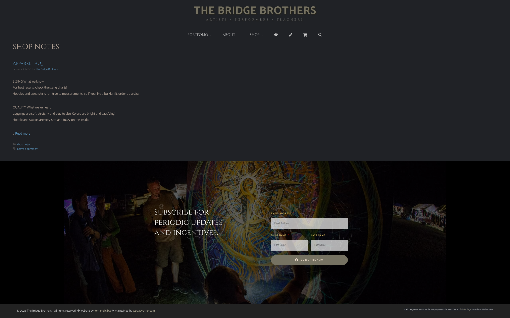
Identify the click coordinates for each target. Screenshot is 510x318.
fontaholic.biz (102, 310)
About (229, 34)
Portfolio (197, 34)
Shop (255, 34)
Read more (22, 133)
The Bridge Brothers (255, 11)
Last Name (318, 235)
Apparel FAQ (27, 63)
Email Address (281, 213)
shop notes (23, 144)
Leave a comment (27, 149)
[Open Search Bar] (320, 35)
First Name (279, 235)
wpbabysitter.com (144, 310)
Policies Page (465, 309)
